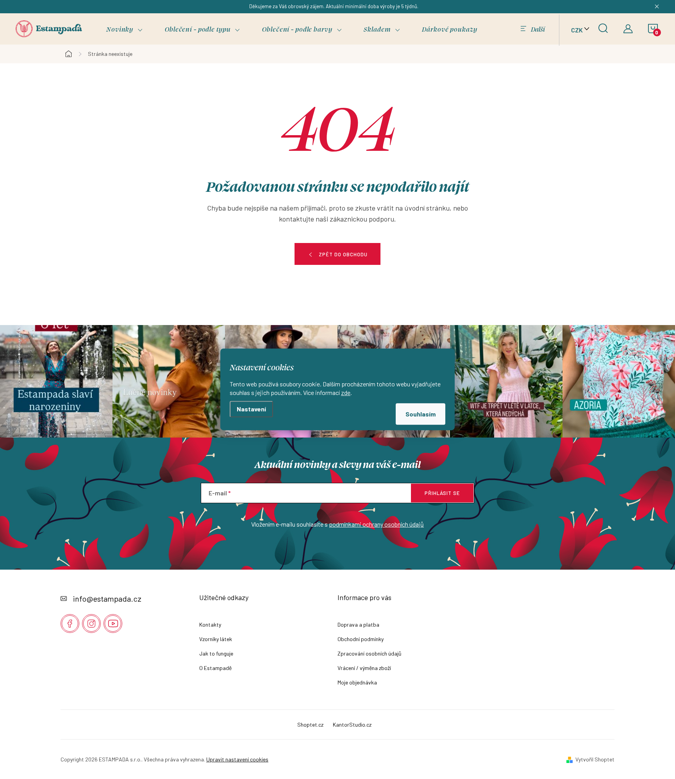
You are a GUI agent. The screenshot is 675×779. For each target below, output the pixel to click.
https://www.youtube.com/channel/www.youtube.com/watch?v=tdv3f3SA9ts (113, 623)
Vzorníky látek (215, 639)
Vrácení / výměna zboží (364, 668)
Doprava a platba (358, 624)
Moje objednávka (357, 682)
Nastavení (251, 409)
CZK (577, 30)
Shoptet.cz (310, 724)
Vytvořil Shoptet (594, 759)
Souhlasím (420, 414)
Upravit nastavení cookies (237, 759)
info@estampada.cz (107, 598)
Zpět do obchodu (343, 254)
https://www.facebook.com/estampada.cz (70, 623)
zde (345, 393)
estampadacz (91, 623)
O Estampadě (215, 668)
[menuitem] (124, 29)
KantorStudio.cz (352, 724)
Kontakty (210, 624)
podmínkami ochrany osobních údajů (376, 524)
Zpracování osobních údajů (370, 653)
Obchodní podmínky (361, 639)
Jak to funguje (216, 653)
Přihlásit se (442, 493)
